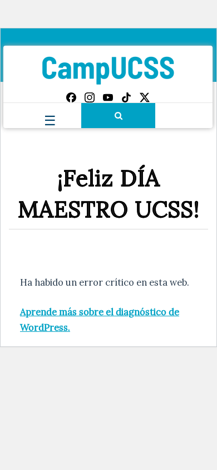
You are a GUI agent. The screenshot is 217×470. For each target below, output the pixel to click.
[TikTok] (126, 97)
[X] (145, 97)
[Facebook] (71, 97)
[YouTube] (108, 97)
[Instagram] (90, 97)
